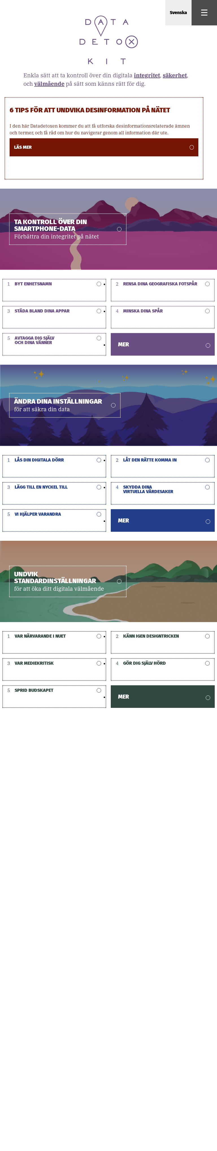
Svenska (178, 12)
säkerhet (175, 75)
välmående (49, 83)
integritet (147, 75)
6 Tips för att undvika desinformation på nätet (90, 109)
